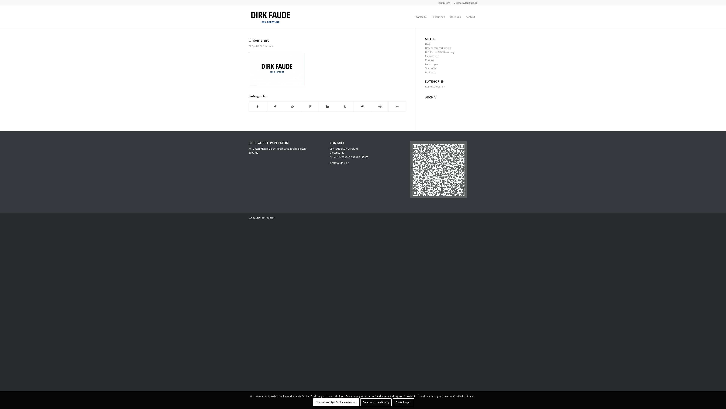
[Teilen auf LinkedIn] (327, 106)
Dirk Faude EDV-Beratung (439, 52)
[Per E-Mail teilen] (397, 106)
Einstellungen (403, 402)
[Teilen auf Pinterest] (310, 106)
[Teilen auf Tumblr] (345, 106)
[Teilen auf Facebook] (257, 106)
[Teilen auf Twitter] (275, 106)
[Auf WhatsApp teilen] (292, 106)
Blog (427, 44)
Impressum (444, 2)
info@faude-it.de (339, 163)
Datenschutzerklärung (465, 2)
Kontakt (429, 60)
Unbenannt (259, 40)
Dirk (271, 46)
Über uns (430, 72)
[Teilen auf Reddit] (380, 106)
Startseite (430, 68)
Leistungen (431, 64)
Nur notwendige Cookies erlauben (336, 402)
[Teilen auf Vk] (362, 106)
